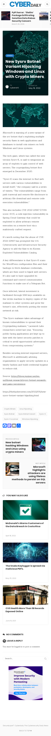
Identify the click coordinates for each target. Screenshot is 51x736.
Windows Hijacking (30, 419)
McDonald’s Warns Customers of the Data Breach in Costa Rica (25, 525)
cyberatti (14, 87)
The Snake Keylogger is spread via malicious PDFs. (25, 567)
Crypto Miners (10, 409)
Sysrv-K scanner (11, 419)
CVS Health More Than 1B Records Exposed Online (25, 610)
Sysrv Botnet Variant (26, 414)
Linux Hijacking (26, 409)
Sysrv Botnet (9, 414)
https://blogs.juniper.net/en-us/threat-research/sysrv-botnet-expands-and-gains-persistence (24, 380)
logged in (18, 646)
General (10, 56)
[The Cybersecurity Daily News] (25, 4)
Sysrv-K (42, 414)
